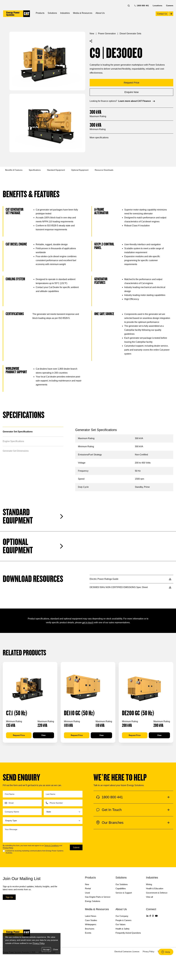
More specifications (99, 137)
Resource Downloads (104, 170)
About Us (100, 13)
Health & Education (154, 888)
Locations (157, 5)
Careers (169, 5)
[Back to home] (16, 13)
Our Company (122, 916)
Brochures (89, 929)
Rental (88, 888)
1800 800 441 (143, 5)
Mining (149, 884)
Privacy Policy (8, 848)
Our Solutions (122, 884)
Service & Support (124, 893)
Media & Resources (82, 13)
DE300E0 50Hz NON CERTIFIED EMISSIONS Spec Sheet (119, 587)
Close (55, 949)
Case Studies (91, 920)
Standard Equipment (56, 170)
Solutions (52, 13)
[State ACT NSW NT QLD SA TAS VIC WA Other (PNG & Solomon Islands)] (63, 811)
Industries (65, 13)
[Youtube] (156, 916)
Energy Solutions (92, 901)
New (92, 33)
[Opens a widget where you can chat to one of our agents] (165, 952)
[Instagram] (153, 916)
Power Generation (107, 33)
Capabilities (121, 888)
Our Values (121, 924)
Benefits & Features (13, 170)
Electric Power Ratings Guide (104, 579)
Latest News (90, 916)
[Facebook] (150, 916)
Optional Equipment (79, 170)
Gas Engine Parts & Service (97, 897)
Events (88, 933)
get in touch (88, 622)
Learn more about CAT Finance (134, 101)
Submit (76, 847)
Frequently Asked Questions (128, 933)
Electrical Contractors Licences (127, 952)
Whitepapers (90, 924)
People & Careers (123, 920)
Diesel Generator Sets (130, 33)
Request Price (19, 735)
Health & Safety (123, 929)
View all (149, 897)
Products (40, 13)
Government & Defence (156, 893)
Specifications (35, 170)
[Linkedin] (147, 916)
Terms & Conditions (51, 846)
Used (87, 893)
